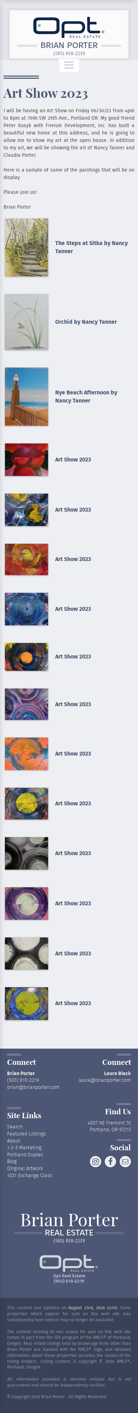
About (13, 1141)
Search (15, 1127)
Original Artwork (25, 1168)
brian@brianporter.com (33, 1087)
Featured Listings (26, 1134)
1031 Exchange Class (29, 1175)
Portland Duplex (25, 1154)
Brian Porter (69, 46)
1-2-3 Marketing (24, 1147)
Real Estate (69, 1233)
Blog (12, 1161)
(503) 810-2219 (69, 53)
